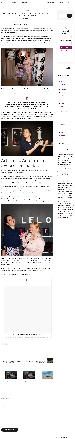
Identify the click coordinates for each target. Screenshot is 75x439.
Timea (63, 95)
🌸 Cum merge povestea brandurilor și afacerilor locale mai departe (30, 383)
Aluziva (63, 124)
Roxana (63, 103)
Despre (62, 2)
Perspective (50, 2)
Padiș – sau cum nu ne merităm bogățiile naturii (48, 383)
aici (4, 274)
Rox (62, 98)
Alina (62, 106)
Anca (62, 87)
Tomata (63, 84)
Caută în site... (63, 13)
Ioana (62, 141)
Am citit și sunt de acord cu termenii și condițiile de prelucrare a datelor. (66, 55)
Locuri (35, 2)
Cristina (63, 127)
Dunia (62, 81)
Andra (62, 101)
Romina (63, 92)
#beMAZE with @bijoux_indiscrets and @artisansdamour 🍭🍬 (27, 334)
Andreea (63, 89)
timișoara (5, 344)
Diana (62, 138)
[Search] (69, 16)
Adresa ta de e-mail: (65, 40)
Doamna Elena (65, 112)
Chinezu (63, 130)
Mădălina (63, 109)
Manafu (63, 132)
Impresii (24, 2)
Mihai (62, 143)
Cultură (13, 2)
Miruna (63, 135)
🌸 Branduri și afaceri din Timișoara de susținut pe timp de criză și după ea (12, 383)
